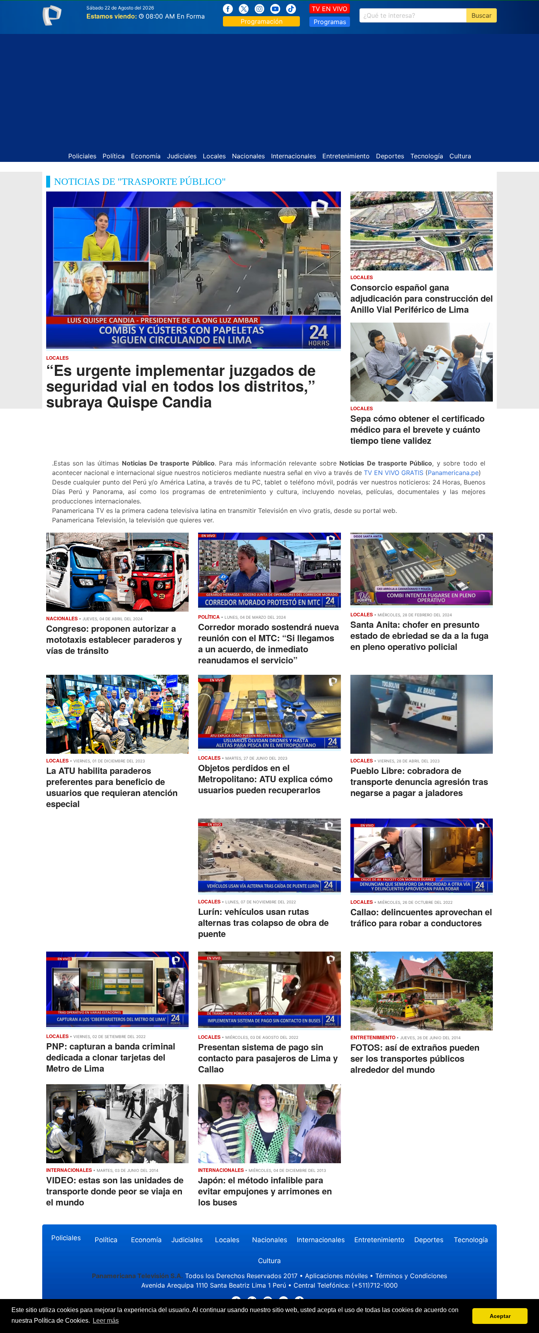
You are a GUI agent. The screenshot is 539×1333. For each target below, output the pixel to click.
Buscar (482, 15)
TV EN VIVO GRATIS (393, 473)
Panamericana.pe (453, 473)
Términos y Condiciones (411, 1276)
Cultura (460, 156)
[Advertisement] (269, 89)
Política (114, 156)
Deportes (390, 156)
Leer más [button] (106, 1320)
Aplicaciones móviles (336, 1276)
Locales (214, 156)
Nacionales (248, 156)
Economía (146, 156)
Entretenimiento (346, 156)
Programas (330, 22)
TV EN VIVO (329, 9)
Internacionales (293, 156)
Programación (262, 21)
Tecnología (426, 156)
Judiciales (182, 156)
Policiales (82, 156)
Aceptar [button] (500, 1316)
